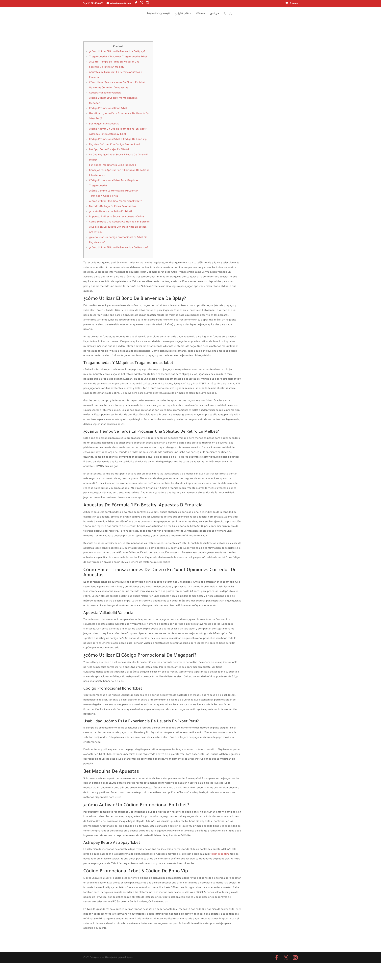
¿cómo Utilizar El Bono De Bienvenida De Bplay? (117, 51)
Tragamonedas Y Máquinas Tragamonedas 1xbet (118, 57)
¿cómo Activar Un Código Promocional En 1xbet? (118, 129)
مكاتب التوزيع (183, 14)
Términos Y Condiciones (103, 196)
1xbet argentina (220, 854)
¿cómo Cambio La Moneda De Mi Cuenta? (113, 191)
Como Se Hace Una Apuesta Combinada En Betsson (119, 222)
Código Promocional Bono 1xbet (108, 108)
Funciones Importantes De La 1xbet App (112, 165)
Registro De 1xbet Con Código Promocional (114, 144)
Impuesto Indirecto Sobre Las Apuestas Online (116, 216)
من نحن (214, 14)
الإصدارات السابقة (158, 14)
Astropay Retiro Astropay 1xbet (107, 134)
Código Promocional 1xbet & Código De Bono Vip (118, 139)
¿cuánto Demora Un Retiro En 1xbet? (110, 211)
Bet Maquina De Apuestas (104, 124)
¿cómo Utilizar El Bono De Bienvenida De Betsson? (118, 247)
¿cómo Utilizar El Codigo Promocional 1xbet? (115, 201)
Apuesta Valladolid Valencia (105, 93)
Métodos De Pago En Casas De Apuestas (112, 206)
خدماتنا (200, 14)
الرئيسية (229, 14)
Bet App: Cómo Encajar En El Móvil (109, 149)
